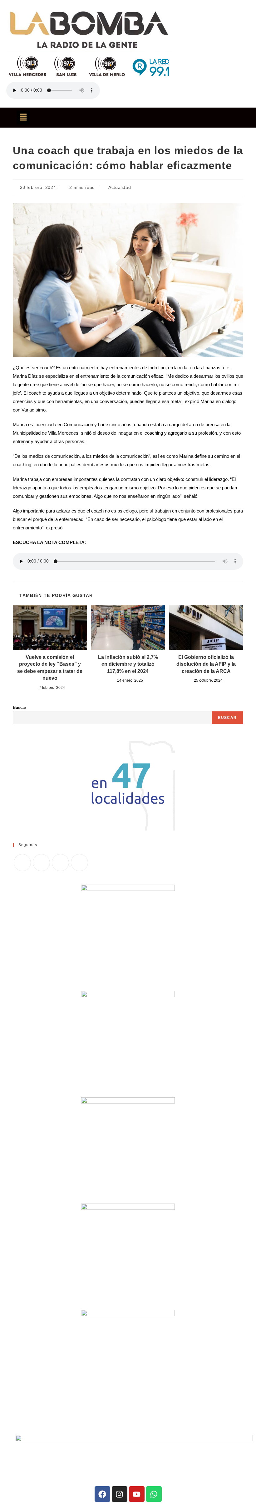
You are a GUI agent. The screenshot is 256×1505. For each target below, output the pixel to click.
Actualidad (119, 187)
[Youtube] (137, 1494)
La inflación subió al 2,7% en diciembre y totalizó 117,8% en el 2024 (128, 664)
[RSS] (79, 862)
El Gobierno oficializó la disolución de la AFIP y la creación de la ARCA (206, 664)
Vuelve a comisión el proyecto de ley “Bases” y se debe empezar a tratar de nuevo (49, 667)
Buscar (19, 707)
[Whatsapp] (154, 1494)
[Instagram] (60, 862)
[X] (22, 862)
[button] (23, 117)
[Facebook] (41, 862)
